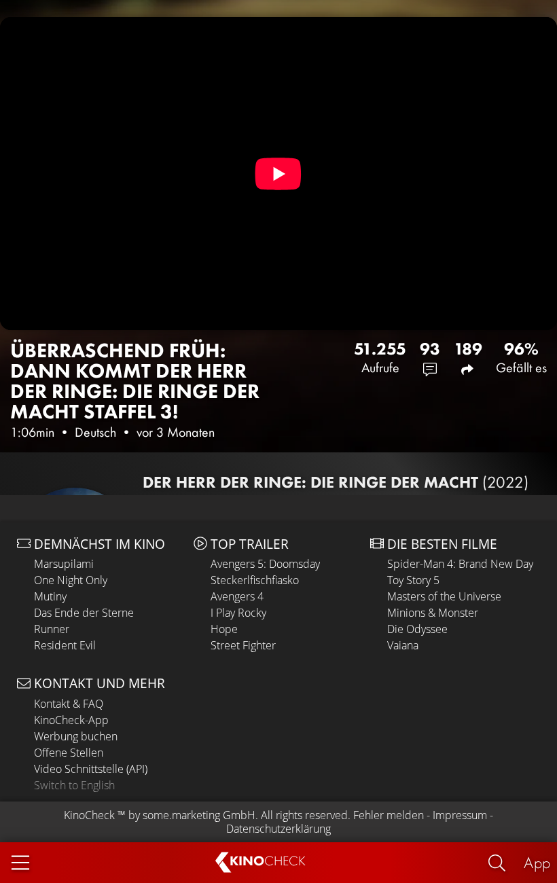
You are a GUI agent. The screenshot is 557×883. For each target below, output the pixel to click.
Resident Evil (65, 645)
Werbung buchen (76, 736)
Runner (51, 629)
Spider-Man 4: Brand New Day (460, 564)
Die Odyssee (417, 629)
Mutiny (50, 596)
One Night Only (70, 580)
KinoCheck (89, 815)
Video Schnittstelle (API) (90, 769)
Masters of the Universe (444, 596)
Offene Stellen (68, 752)
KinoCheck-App (71, 720)
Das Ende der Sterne (84, 612)
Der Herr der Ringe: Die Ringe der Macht (335, 481)
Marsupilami (64, 564)
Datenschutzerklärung (278, 828)
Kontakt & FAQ (68, 703)
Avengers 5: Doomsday (265, 564)
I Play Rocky (238, 612)
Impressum (460, 815)
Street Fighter (243, 645)
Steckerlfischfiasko (255, 580)
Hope (224, 629)
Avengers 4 (237, 596)
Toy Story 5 (413, 580)
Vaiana (402, 645)
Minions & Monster (432, 612)
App (537, 862)
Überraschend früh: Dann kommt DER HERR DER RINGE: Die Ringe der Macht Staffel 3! (134, 381)
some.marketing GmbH (199, 815)
